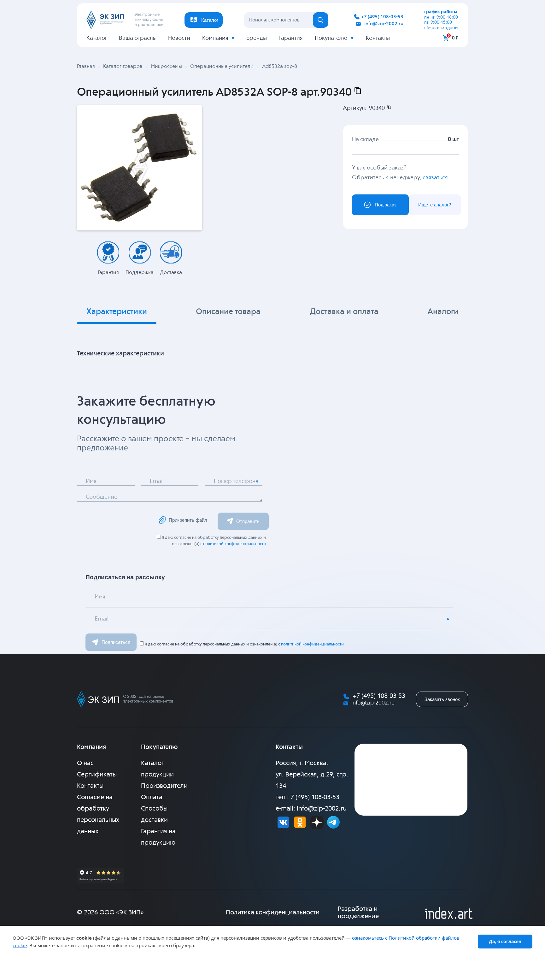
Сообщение (101, 497)
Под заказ (385, 204)
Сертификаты (97, 774)
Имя (91, 481)
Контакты (378, 38)
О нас (85, 763)
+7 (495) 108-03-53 (382, 17)
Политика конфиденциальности (272, 912)
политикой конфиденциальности (234, 544)
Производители (164, 786)
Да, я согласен (505, 941)
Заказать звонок (442, 699)
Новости (179, 38)
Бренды (256, 38)
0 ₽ (455, 38)
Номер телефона (236, 481)
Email (157, 481)
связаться (435, 178)
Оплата (151, 797)
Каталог (96, 38)
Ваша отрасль (137, 38)
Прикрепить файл (188, 520)
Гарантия (291, 38)
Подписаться (116, 642)
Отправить (248, 521)
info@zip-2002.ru (383, 23)
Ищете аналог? (434, 204)
